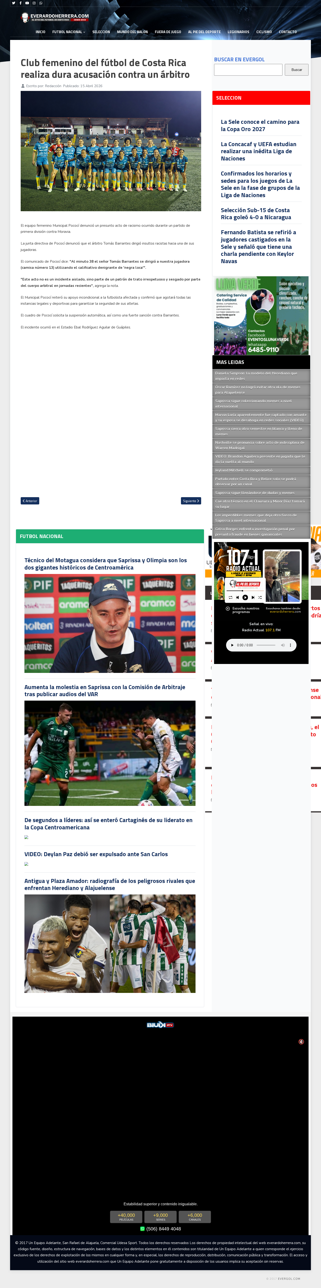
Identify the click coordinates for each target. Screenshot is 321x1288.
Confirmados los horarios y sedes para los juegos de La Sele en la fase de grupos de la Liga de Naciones (260, 184)
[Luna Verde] (261, 315)
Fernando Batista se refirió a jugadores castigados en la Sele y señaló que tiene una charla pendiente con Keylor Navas (258, 246)
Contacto (288, 32)
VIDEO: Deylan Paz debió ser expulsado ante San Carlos (96, 854)
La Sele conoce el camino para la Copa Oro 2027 (260, 125)
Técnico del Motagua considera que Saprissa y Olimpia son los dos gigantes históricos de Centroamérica (105, 563)
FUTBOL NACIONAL (67, 32)
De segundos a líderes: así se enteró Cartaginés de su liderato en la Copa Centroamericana (108, 823)
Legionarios (238, 32)
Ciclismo (264, 32)
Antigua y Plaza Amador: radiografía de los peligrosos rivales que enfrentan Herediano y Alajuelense (109, 884)
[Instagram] (34, 3)
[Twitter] (13, 3)
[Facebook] (20, 3)
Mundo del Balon (132, 32)
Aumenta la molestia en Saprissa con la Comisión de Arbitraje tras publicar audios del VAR (104, 690)
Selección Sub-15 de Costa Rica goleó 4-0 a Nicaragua (256, 213)
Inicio (40, 32)
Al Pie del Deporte (204, 32)
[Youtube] (27, 3)
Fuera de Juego (168, 32)
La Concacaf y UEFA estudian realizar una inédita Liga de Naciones (258, 151)
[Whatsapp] (41, 3)
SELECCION (101, 32)
